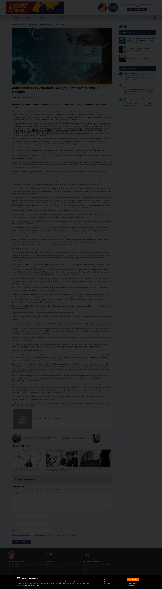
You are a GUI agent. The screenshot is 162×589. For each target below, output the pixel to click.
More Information (132, 585)
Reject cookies (133, 583)
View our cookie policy (32, 585)
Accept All (133, 579)
